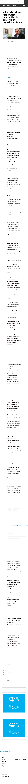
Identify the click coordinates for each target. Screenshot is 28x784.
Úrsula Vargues (6, 683)
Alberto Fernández (7, 672)
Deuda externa (6, 678)
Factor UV (5, 680)
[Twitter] (23, 758)
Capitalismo (6, 676)
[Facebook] (15, 758)
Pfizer (9, 680)
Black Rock (5, 674)
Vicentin (5, 685)
